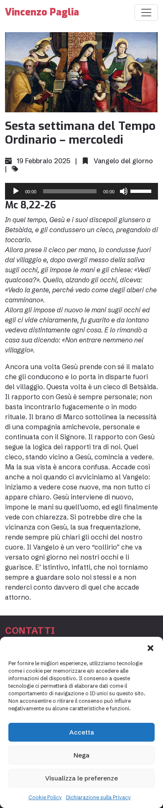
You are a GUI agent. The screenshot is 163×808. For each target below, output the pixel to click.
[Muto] (124, 191)
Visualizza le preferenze (81, 778)
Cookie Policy (45, 797)
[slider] (142, 190)
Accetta (81, 732)
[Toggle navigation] (146, 12)
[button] (150, 647)
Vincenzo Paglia (42, 12)
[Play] (16, 191)
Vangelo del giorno (123, 161)
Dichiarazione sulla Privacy (98, 797)
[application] (81, 191)
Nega (81, 755)
